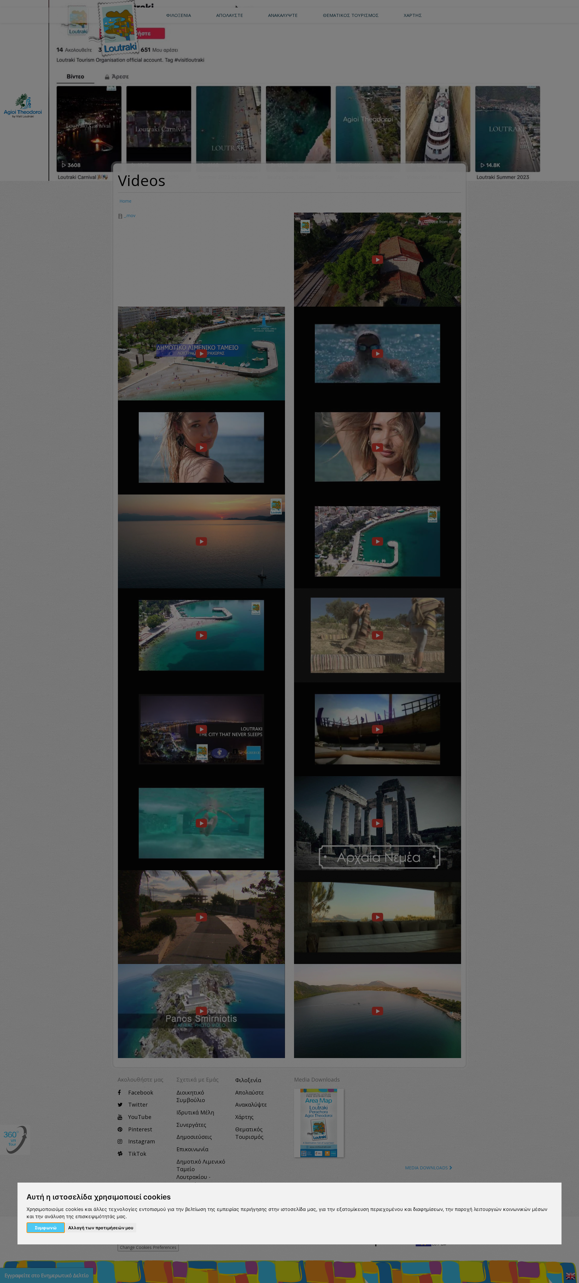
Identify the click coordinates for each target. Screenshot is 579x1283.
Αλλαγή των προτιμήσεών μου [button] (100, 1227)
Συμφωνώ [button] (46, 1227)
